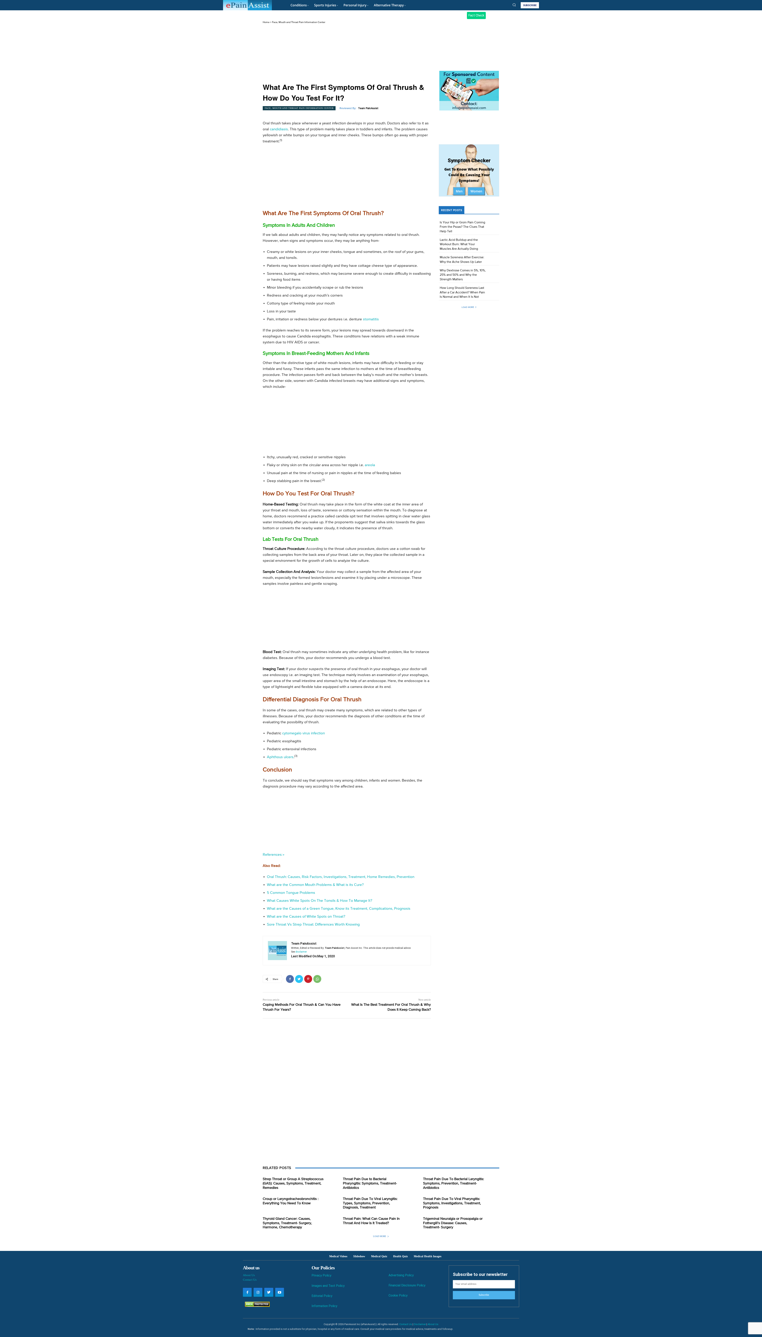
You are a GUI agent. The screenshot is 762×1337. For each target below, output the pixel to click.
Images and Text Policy (328, 1286)
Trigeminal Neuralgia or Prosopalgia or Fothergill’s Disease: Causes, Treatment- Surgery (453, 1223)
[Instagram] (258, 1292)
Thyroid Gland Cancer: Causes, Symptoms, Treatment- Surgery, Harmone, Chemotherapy (287, 1223)
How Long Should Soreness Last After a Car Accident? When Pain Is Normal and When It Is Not (462, 292)
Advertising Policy (401, 1275)
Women (476, 191)
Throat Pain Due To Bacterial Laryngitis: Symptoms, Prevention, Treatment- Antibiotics (453, 1183)
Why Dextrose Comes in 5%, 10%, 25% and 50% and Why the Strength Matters (463, 275)
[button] (514, 5)
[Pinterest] (308, 979)
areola (370, 465)
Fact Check (476, 15)
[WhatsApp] (317, 979)
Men (459, 191)
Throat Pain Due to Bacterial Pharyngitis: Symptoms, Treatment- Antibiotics (370, 1183)
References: (272, 855)
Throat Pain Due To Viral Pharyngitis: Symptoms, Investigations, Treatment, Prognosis (452, 1203)
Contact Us (250, 1279)
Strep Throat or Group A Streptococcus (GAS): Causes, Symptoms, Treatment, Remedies (293, 1183)
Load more (468, 307)
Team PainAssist (368, 108)
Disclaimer (420, 1324)
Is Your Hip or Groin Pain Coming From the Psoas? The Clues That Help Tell (462, 227)
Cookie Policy (398, 1295)
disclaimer (301, 951)
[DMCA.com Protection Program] (256, 1306)
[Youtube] (279, 1292)
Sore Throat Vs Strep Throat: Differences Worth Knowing (313, 924)
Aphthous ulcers (280, 757)
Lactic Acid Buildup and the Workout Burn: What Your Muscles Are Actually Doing (459, 244)
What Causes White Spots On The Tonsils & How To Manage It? (319, 901)
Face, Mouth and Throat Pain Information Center (298, 22)
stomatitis (371, 319)
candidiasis (279, 129)
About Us (249, 1275)
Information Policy (324, 1306)
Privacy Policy (321, 1275)
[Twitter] (299, 979)
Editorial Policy (322, 1296)
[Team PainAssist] (277, 950)
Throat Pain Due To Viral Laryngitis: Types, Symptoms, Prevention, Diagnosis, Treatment (370, 1203)
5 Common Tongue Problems (291, 893)
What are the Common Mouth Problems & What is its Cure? (315, 885)
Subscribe (484, 1295)
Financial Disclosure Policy (407, 1285)
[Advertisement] (347, 54)
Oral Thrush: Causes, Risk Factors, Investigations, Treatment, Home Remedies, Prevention (340, 877)
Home (266, 22)
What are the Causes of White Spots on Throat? (306, 916)
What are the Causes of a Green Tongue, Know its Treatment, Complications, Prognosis (338, 909)
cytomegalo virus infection (303, 733)
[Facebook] (290, 979)
